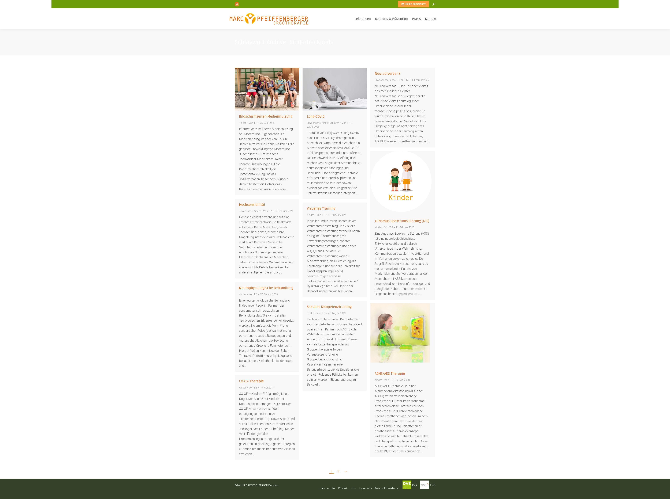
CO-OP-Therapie (251, 381)
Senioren (334, 122)
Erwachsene (314, 122)
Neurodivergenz (387, 74)
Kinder (242, 122)
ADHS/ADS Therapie (390, 374)
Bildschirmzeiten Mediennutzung (265, 117)
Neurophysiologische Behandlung (266, 288)
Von (253, 122)
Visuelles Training (321, 209)
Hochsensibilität (252, 205)
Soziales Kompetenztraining (329, 307)
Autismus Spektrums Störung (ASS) (402, 221)
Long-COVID (316, 117)
